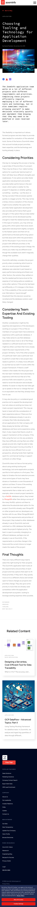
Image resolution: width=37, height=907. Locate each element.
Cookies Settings (18, 903)
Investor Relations (7, 803)
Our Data (4, 823)
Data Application (11, 657)
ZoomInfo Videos (7, 847)
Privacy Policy (6, 883)
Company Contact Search (9, 780)
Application (7, 16)
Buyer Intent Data (7, 783)
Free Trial (9, 762)
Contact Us (5, 814)
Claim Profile (6, 834)
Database (5, 602)
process (5, 604)
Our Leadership (6, 800)
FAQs (4, 807)
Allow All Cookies (18, 899)
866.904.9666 (6, 870)
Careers (4, 810)
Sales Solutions (6, 773)
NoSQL (9, 496)
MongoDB (8, 499)
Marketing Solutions (8, 777)
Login (4, 866)
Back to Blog (8, 10)
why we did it (7, 609)
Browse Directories (7, 837)
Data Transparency (7, 827)
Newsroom (5, 850)
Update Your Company (9, 830)
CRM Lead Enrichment (8, 787)
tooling (5, 606)
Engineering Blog (7, 854)
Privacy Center (6, 861)
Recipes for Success (8, 857)
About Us (5, 797)
